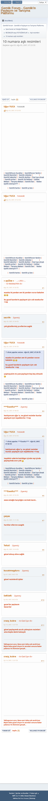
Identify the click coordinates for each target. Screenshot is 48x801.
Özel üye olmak (38, 177)
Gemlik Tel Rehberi (25, 179)
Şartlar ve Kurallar (22, 793)
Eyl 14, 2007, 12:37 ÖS (11, 625)
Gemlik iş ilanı (27, 188)
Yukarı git (6, 731)
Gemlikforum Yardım (33, 173)
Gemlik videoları (25, 175)
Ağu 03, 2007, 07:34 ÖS (11, 321)
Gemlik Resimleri (10, 175)
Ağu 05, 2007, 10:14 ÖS (11, 549)
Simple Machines (30, 796)
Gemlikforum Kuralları (14, 173)
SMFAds (15, 798)
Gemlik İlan (29, 181)
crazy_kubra (10, 620)
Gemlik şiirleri (10, 179)
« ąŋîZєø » (9, 280)
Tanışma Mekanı (17, 181)
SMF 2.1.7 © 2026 (18, 796)
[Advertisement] (24, 70)
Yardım (11, 793)
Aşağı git (5, 99)
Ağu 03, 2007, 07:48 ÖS (11, 411)
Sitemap (32, 798)
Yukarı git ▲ (34, 793)
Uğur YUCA (9, 106)
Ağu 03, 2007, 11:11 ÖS (11, 520)
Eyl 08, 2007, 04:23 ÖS (11, 599)
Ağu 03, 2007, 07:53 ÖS (11, 436)
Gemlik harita (14, 188)
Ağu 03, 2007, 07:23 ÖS (13, 110)
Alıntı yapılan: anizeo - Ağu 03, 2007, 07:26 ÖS (24, 352)
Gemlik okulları (24, 177)
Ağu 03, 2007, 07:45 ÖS (11, 346)
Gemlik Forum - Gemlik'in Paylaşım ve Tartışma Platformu (18, 10)
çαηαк (7, 516)
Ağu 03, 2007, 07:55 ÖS (11, 495)
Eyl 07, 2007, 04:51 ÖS (11, 574)
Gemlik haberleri (10, 177)
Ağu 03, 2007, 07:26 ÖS (11, 287)
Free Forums (25, 798)
